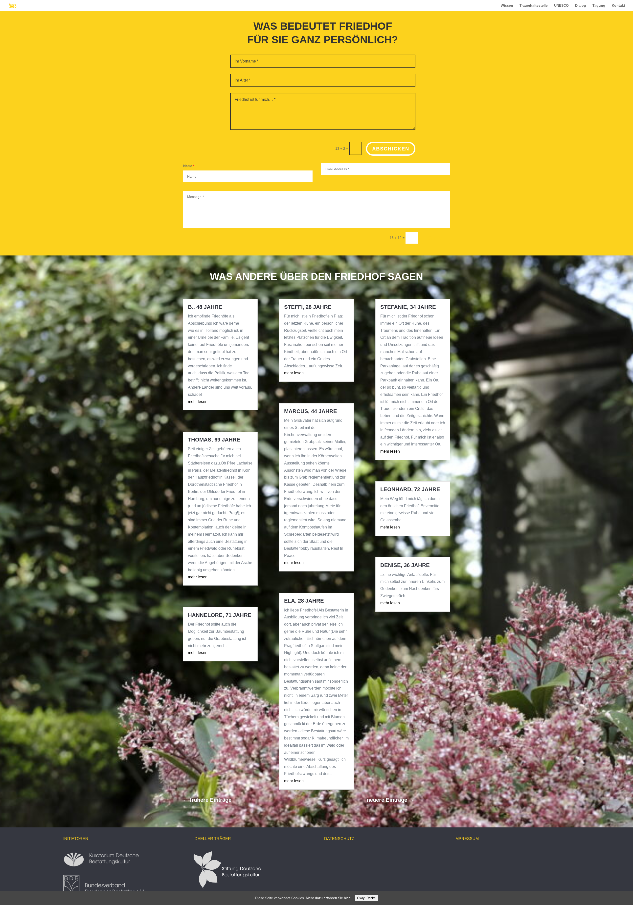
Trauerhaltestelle (534, 5)
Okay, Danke (366, 898)
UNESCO (561, 5)
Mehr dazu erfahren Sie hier (328, 898)
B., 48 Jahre (205, 307)
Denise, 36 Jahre (405, 565)
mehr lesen (197, 402)
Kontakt (618, 5)
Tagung (598, 5)
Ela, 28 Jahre (304, 601)
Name (188, 166)
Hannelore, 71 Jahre (219, 615)
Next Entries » (432, 800)
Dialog (580, 5)
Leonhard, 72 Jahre (410, 489)
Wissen (507, 5)
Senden (436, 238)
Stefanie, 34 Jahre (408, 307)
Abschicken (390, 148)
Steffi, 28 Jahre (308, 307)
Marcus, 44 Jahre (310, 411)
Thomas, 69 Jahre (214, 440)
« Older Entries (250, 800)
